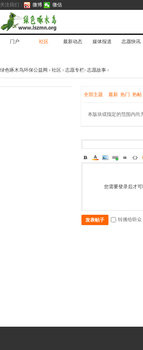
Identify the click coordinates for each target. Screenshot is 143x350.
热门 (125, 94)
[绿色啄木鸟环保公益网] (55, 22)
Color (95, 157)
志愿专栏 (74, 70)
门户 (14, 41)
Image (105, 157)
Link (115, 157)
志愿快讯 (131, 41)
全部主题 (93, 94)
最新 (113, 94)
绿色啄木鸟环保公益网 (24, 70)
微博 (37, 5)
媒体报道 (102, 41)
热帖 (137, 94)
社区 (43, 41)
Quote (125, 157)
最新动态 (72, 41)
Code (135, 157)
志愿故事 (96, 70)
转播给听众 (130, 219)
